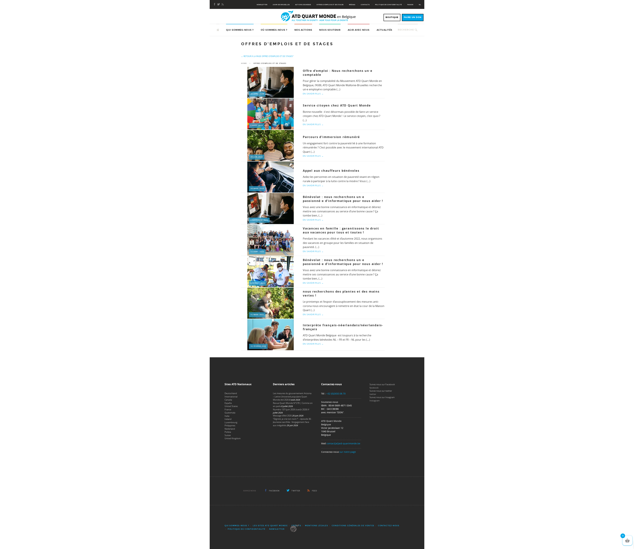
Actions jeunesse (303, 4)
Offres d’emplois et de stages (330, 4)
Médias (352, 4)
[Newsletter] (218, 4)
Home (244, 63)
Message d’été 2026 (282, 415)
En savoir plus (313, 93)
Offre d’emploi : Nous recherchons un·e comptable (337, 73)
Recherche (406, 29)
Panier (410, 4)
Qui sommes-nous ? (240, 30)
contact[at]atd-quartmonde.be (343, 443)
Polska (228, 431)
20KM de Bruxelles (281, 4)
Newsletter (262, 4)
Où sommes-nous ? (274, 30)
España (228, 403)
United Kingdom (233, 438)
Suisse (228, 435)
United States (231, 406)
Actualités (384, 30)
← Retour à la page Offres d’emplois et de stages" (267, 56)
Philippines (230, 425)
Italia (227, 415)
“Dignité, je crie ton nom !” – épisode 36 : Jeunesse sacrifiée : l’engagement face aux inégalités (292, 422)
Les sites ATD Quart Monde (270, 526)
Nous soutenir (330, 30)
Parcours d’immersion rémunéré (331, 137)
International (231, 396)
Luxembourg (231, 422)
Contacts (365, 4)
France (228, 409)
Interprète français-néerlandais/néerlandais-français (343, 327)
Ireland (228, 419)
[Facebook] (214, 4)
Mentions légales (316, 526)
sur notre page (347, 451)
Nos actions (303, 30)
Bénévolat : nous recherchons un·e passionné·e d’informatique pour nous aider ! (343, 199)
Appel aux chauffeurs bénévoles (331, 171)
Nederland (230, 428)
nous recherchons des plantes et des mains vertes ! (341, 293)
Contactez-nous (388, 526)
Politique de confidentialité (388, 4)
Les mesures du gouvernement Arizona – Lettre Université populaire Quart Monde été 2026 (292, 396)
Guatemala (230, 412)
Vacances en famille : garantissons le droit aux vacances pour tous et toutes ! (341, 230)
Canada (228, 399)
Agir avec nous (359, 30)
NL (420, 4)
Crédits (296, 526)
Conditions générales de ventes (353, 526)
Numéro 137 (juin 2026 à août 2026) (290, 409)
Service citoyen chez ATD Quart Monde (337, 105)
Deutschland (231, 393)
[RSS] (222, 4)
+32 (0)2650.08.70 (336, 393)
